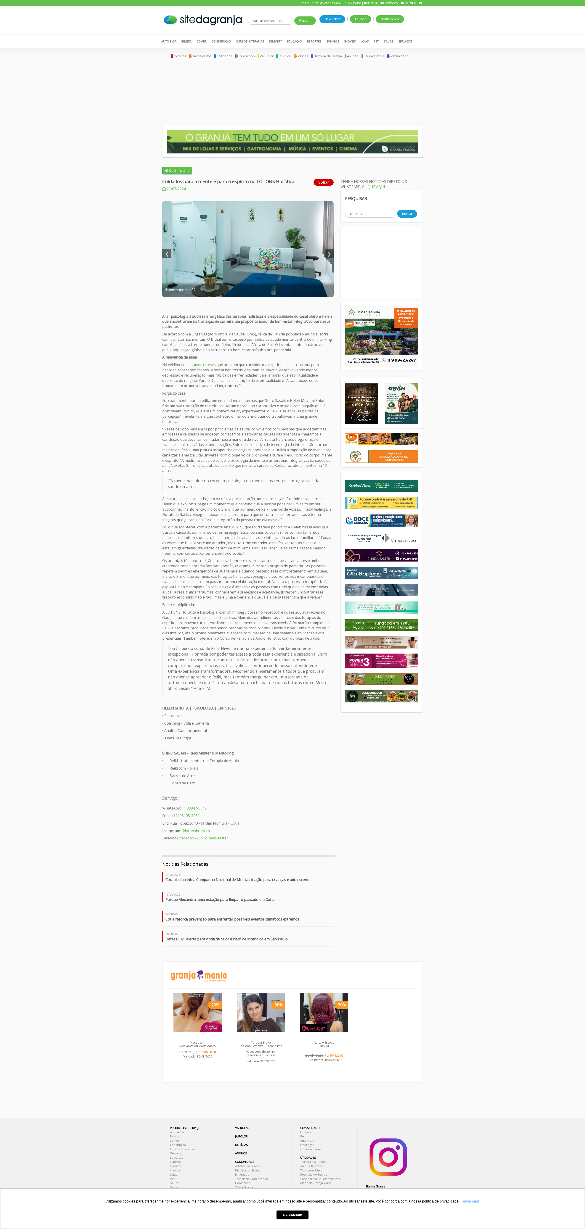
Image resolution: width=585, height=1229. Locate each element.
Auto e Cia (168, 41)
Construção (221, 41)
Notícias (180, 56)
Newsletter (332, 19)
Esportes (314, 41)
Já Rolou (285, 56)
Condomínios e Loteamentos (320, 1179)
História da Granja (327, 56)
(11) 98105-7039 (185, 815)
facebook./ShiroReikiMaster (204, 838)
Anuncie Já (370, 3)
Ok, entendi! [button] (292, 1215)
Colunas (302, 56)
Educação (294, 41)
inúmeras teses (202, 364)
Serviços (405, 41)
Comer (202, 41)
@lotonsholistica (196, 830)
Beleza (186, 41)
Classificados (201, 56)
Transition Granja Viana (251, 1179)
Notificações (389, 19)
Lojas (365, 41)
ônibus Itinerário (311, 1166)
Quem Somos (352, 3)
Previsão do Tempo (313, 1174)
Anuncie (360, 19)
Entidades (242, 1174)
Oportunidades (311, 1149)
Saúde (388, 41)
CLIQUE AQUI (373, 186)
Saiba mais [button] (470, 1201)
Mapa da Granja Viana (316, 1183)
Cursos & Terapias (250, 41)
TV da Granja (374, 56)
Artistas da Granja (247, 1166)
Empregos (307, 1145)
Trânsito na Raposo (313, 1162)
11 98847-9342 (194, 808)
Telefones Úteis (311, 1170)
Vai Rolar (267, 56)
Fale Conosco (389, 3)
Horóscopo (246, 56)
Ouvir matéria (178, 170)
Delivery (275, 41)
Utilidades (224, 56)
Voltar (323, 182)
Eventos (333, 41)
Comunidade (399, 56)
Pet (376, 41)
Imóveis (350, 41)
